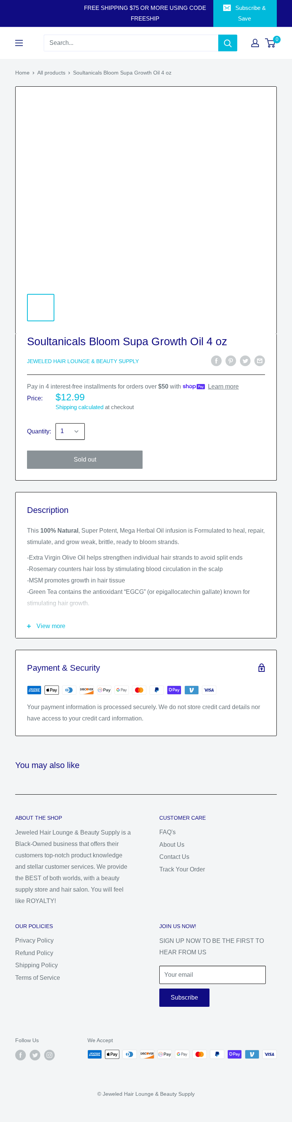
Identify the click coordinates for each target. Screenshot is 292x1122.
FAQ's (167, 832)
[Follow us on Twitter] (35, 1055)
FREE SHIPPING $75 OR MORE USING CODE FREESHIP (145, 13)
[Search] (227, 43)
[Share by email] (259, 360)
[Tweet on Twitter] (245, 360)
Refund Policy (34, 953)
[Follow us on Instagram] (49, 1055)
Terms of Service (37, 977)
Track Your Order (182, 869)
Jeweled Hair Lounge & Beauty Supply (83, 361)
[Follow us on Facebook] (20, 1055)
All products (51, 73)
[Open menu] (19, 43)
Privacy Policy (34, 940)
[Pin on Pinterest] (230, 360)
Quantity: (39, 431)
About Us (171, 844)
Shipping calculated (79, 407)
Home (22, 73)
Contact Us (174, 857)
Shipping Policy (36, 965)
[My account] (255, 43)
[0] (270, 43)
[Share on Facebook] (216, 360)
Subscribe (184, 997)
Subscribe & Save (250, 13)
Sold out (85, 459)
